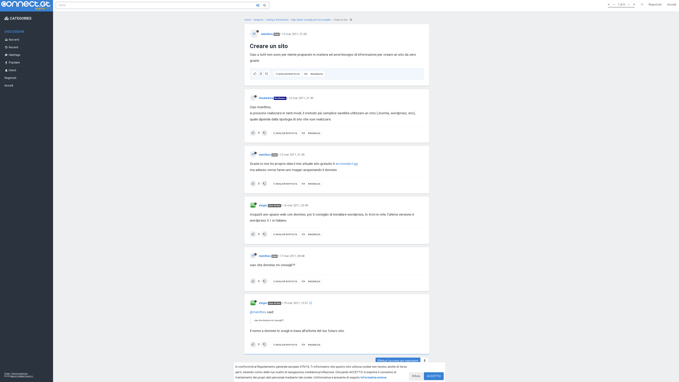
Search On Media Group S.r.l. (22, 376)
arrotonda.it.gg (347, 164)
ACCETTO (434, 376)
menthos (267, 34)
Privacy (7, 374)
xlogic (263, 205)
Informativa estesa (373, 377)
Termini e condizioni (19, 374)
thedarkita (266, 98)
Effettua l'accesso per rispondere (398, 360)
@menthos (258, 312)
